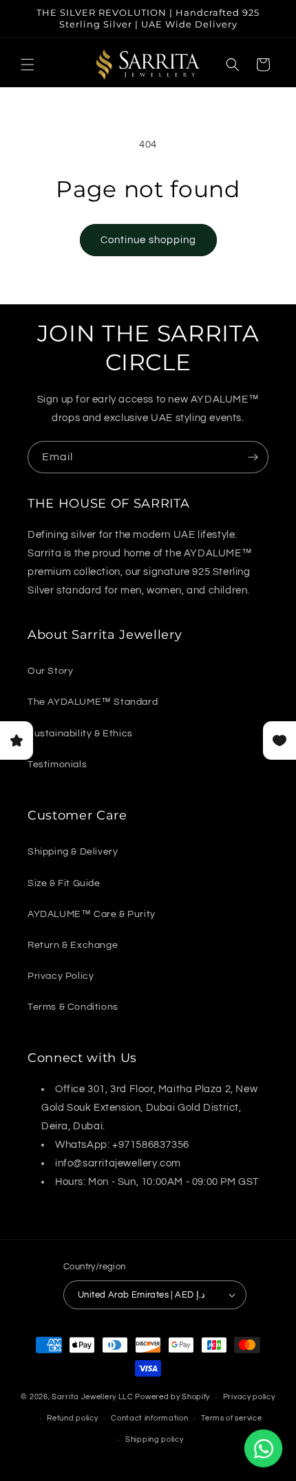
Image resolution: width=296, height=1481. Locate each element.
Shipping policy (154, 1439)
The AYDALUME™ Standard (93, 702)
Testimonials (57, 764)
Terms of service (231, 1418)
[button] (27, 64)
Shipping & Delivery (73, 852)
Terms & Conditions (73, 1007)
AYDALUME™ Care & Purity (92, 914)
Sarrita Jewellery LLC (93, 1397)
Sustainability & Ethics (80, 733)
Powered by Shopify (172, 1397)
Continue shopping (148, 240)
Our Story (50, 671)
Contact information (149, 1418)
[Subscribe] (252, 457)
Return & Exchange (73, 945)
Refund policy (72, 1418)
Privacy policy (249, 1397)
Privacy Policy (61, 976)
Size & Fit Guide (64, 883)
